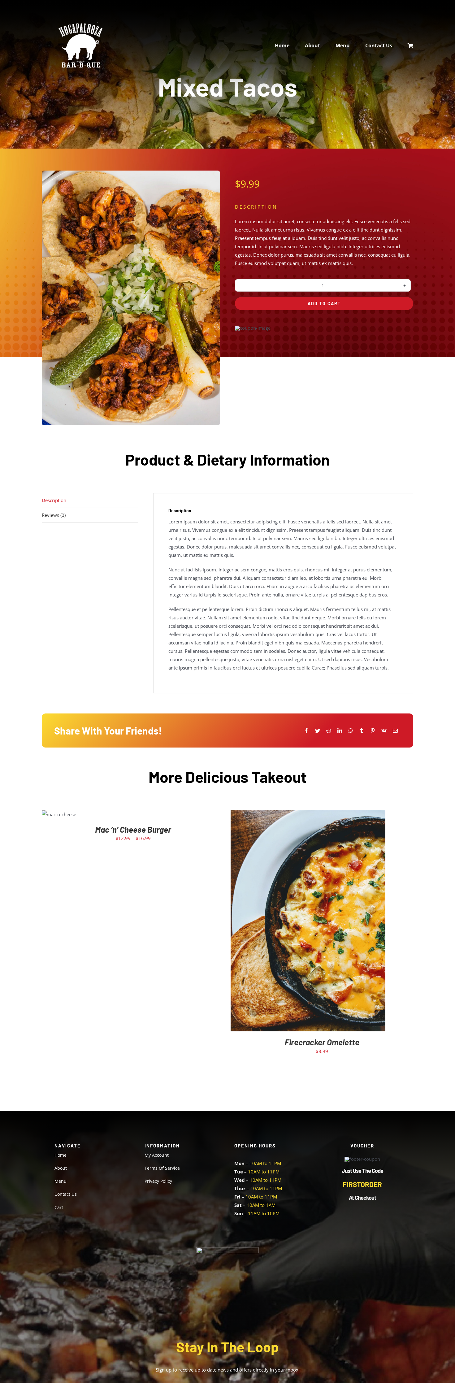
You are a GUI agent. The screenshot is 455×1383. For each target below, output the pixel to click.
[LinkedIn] (339, 730)
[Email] (395, 730)
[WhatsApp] (350, 730)
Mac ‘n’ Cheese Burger (133, 829)
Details (326, 922)
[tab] (90, 500)
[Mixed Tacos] (131, 298)
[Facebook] (306, 730)
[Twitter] (317, 730)
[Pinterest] (372, 730)
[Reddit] (328, 730)
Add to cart (324, 303)
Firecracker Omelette (322, 1042)
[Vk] (384, 730)
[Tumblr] (361, 730)
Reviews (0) (54, 515)
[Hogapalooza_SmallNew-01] (80, 24)
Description (54, 500)
